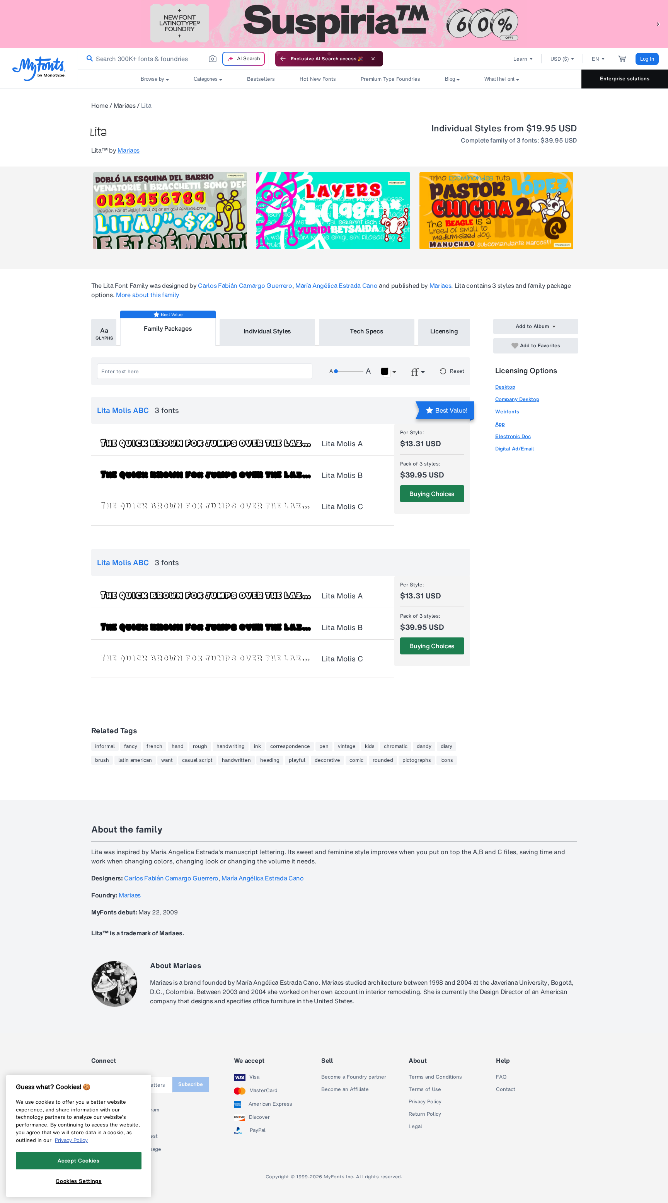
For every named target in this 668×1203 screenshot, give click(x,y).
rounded (383, 760)
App (500, 424)
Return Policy (425, 1114)
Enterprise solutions (624, 78)
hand (178, 746)
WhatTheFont (499, 79)
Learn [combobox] (520, 59)
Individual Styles (267, 331)
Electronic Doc (513, 436)
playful (297, 760)
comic (356, 760)
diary (446, 746)
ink (257, 746)
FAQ (501, 1077)
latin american (135, 760)
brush (102, 760)
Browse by (152, 79)
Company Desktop (517, 399)
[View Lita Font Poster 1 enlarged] (170, 210)
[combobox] (173, 59)
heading (269, 760)
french (154, 746)
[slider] (348, 371)
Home (99, 105)
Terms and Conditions (435, 1077)
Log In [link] (647, 59)
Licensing (444, 331)
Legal (415, 1126)
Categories (206, 79)
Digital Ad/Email (514, 448)
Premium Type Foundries (390, 79)
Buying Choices (432, 493)
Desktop (505, 387)
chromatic (395, 746)
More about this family (147, 294)
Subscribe (190, 1084)
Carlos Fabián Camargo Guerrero (245, 285)
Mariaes (125, 105)
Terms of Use (425, 1089)
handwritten (236, 760)
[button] (658, 24)
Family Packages (168, 328)
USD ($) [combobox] (559, 59)
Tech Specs (366, 331)
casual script (197, 760)
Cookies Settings (79, 1181)
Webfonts (507, 411)
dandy (424, 746)
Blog (450, 79)
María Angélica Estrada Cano (336, 285)
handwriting (230, 746)
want (167, 760)
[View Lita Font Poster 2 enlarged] (333, 210)
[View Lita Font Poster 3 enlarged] (496, 210)
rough (200, 746)
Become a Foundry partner (353, 1077)
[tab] (103, 332)
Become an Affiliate (345, 1089)
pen (324, 746)
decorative (327, 760)
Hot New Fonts (318, 79)
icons (446, 760)
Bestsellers (261, 79)
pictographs (416, 760)
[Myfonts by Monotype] (39, 68)
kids (370, 746)
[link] (88, 58)
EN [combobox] (595, 59)
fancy (130, 746)
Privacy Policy (425, 1102)
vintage (347, 746)
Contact (505, 1089)
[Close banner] (373, 59)
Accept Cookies (78, 1160)
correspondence (290, 746)
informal (105, 746)
